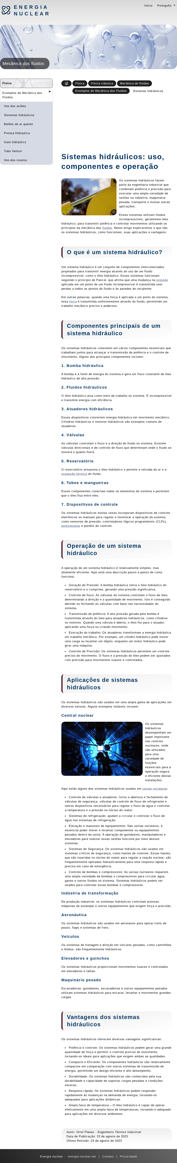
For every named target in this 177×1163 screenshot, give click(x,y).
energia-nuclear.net (82, 1156)
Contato (108, 1156)
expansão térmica (74, 474)
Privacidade (128, 1156)
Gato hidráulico (15, 142)
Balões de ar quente (18, 124)
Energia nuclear (32, 10)
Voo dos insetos (15, 160)
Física (7, 83)
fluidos (107, 228)
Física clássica (102, 83)
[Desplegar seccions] (49, 92)
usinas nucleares (154, 788)
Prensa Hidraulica (17, 133)
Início (148, 5)
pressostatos (70, 526)
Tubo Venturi (13, 151)
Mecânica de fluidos (134, 83)
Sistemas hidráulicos (19, 115)
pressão (162, 280)
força (73, 301)
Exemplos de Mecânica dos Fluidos (22, 95)
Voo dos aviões (15, 106)
